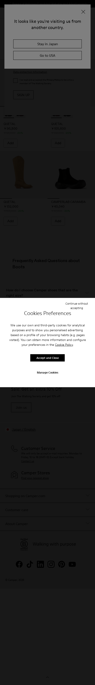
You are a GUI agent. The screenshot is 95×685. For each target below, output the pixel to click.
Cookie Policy (64, 344)
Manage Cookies (47, 372)
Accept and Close (47, 358)
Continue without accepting (76, 306)
